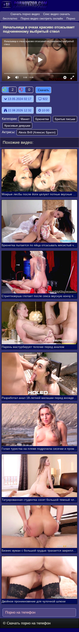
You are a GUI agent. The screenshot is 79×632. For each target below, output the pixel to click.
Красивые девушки (17, 125)
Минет (25, 119)
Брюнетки (42, 119)
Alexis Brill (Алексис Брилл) (37, 132)
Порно (70, 18)
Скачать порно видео (25, 14)
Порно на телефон (19, 612)
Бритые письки (65, 119)
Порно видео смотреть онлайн (42, 18)
